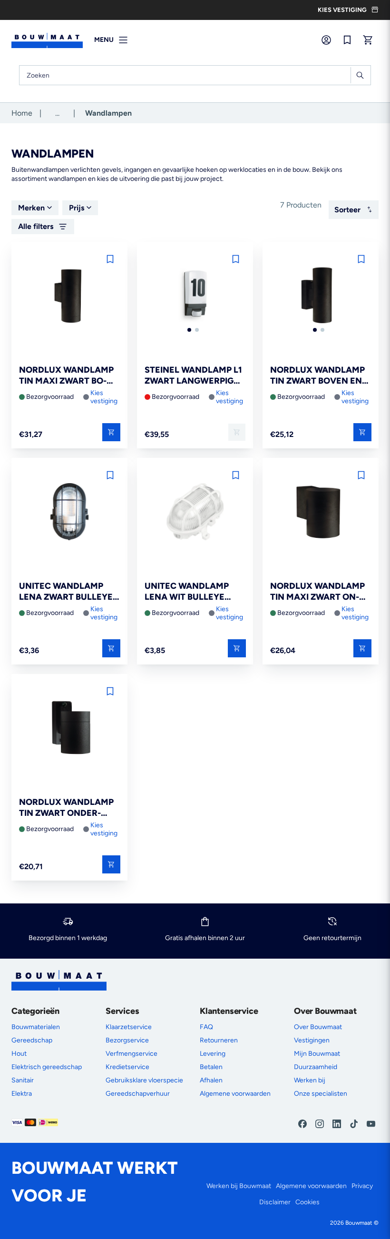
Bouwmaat (358, 1222)
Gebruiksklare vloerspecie (144, 1080)
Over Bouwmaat (318, 1027)
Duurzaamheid (315, 1067)
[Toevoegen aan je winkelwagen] (111, 432)
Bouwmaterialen (35, 1027)
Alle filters (35, 226)
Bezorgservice (127, 1040)
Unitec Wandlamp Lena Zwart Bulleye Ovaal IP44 (66, 592)
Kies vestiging (103, 397)
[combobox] (195, 75)
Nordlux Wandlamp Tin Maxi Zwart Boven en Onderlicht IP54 (66, 376)
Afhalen (211, 1080)
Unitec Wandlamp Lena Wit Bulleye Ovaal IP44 (187, 592)
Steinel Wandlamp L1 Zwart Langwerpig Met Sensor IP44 (193, 376)
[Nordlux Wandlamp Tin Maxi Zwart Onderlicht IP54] (320, 512)
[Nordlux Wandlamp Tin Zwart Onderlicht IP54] (69, 728)
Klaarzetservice (129, 1027)
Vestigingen (312, 1040)
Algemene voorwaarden (235, 1094)
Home (21, 113)
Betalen (211, 1067)
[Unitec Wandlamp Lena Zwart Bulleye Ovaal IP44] (69, 512)
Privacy (362, 1186)
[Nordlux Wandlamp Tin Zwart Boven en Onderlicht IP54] (320, 296)
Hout (19, 1054)
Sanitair (22, 1080)
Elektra (21, 1094)
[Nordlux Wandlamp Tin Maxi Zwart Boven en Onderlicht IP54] (69, 296)
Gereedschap (31, 1040)
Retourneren (219, 1040)
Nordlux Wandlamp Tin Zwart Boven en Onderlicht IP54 (317, 376)
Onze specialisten (320, 1094)
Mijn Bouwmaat (317, 1054)
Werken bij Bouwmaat (238, 1186)
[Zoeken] (360, 75)
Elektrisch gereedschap (46, 1067)
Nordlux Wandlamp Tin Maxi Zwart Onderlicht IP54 (317, 592)
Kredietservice (127, 1067)
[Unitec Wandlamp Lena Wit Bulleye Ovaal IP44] (195, 512)
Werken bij (309, 1080)
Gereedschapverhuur (138, 1094)
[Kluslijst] (347, 40)
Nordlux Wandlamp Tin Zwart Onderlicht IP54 (66, 808)
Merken (31, 207)
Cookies (307, 1202)
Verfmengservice (131, 1054)
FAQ (206, 1027)
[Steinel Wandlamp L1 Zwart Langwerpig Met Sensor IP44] (195, 296)
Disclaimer (275, 1202)
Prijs (76, 207)
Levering (212, 1054)
